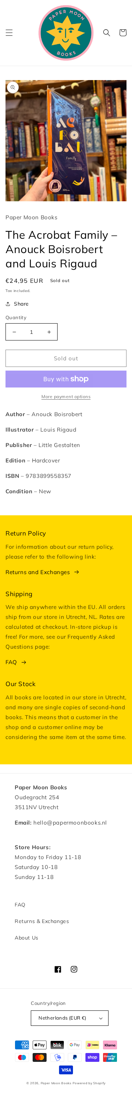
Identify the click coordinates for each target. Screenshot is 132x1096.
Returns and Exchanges (38, 572)
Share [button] (21, 303)
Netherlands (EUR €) (62, 1018)
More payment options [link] (66, 396)
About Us (26, 937)
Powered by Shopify (89, 1083)
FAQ (11, 662)
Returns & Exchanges (42, 921)
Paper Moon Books (56, 1083)
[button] (9, 33)
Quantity (16, 317)
